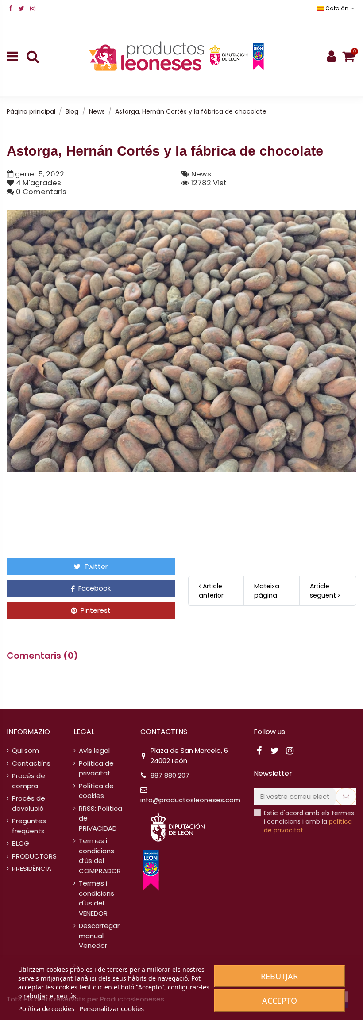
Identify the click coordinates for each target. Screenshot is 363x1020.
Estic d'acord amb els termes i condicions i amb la (309, 822)
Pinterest (95, 610)
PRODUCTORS (34, 856)
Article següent (324, 591)
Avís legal (94, 750)
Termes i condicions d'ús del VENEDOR (96, 898)
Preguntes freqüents (29, 826)
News (201, 174)
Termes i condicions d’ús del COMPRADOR (100, 855)
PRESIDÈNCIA (31, 868)
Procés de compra (28, 780)
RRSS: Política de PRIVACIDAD (100, 818)
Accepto (279, 1000)
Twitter (95, 566)
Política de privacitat (96, 768)
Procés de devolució (28, 803)
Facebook (94, 588)
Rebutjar (279, 976)
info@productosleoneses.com (190, 800)
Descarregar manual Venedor (99, 935)
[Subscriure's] (346, 797)
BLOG (20, 843)
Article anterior (211, 591)
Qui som (25, 750)
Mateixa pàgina (266, 591)
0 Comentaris (41, 192)
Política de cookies (96, 791)
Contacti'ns (31, 763)
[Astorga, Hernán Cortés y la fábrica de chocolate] (181, 341)
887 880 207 (170, 775)
